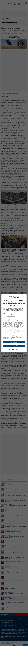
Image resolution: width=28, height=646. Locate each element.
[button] (14, 317)
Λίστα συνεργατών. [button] (17, 328)
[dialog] (14, 323)
